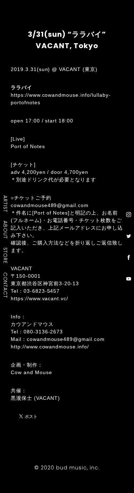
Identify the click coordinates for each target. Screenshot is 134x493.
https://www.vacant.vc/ (39, 298)
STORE (5, 255)
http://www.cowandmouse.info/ (50, 346)
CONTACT (5, 285)
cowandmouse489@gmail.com (50, 205)
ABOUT (5, 229)
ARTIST (5, 203)
